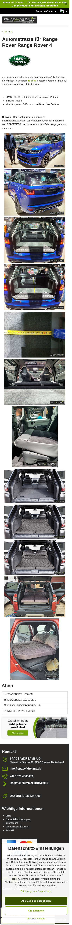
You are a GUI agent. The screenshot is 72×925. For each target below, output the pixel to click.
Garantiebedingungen (18, 819)
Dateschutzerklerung (17, 826)
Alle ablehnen (36, 910)
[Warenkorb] (57, 19)
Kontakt (10, 830)
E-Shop (32, 80)
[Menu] (65, 19)
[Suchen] (48, 19)
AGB (8, 815)
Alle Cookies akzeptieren (36, 900)
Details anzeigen (36, 918)
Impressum (12, 822)
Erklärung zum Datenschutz (36, 891)
